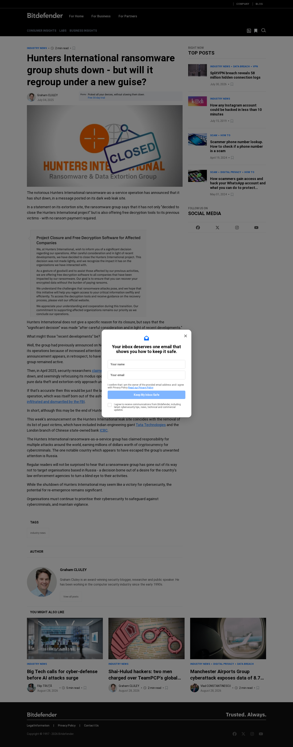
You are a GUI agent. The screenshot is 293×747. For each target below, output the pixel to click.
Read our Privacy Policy (140, 387)
